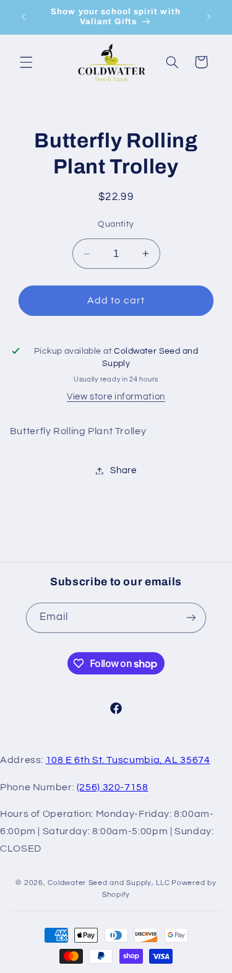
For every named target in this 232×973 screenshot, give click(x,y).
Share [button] (123, 470)
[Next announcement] (208, 16)
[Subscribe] (191, 618)
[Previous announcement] (23, 16)
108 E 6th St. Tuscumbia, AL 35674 (128, 760)
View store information (116, 396)
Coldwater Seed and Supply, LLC (109, 882)
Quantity (116, 224)
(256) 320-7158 (112, 787)
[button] (26, 62)
